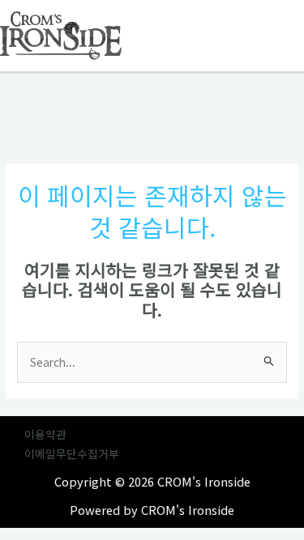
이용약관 (45, 434)
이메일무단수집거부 (71, 453)
